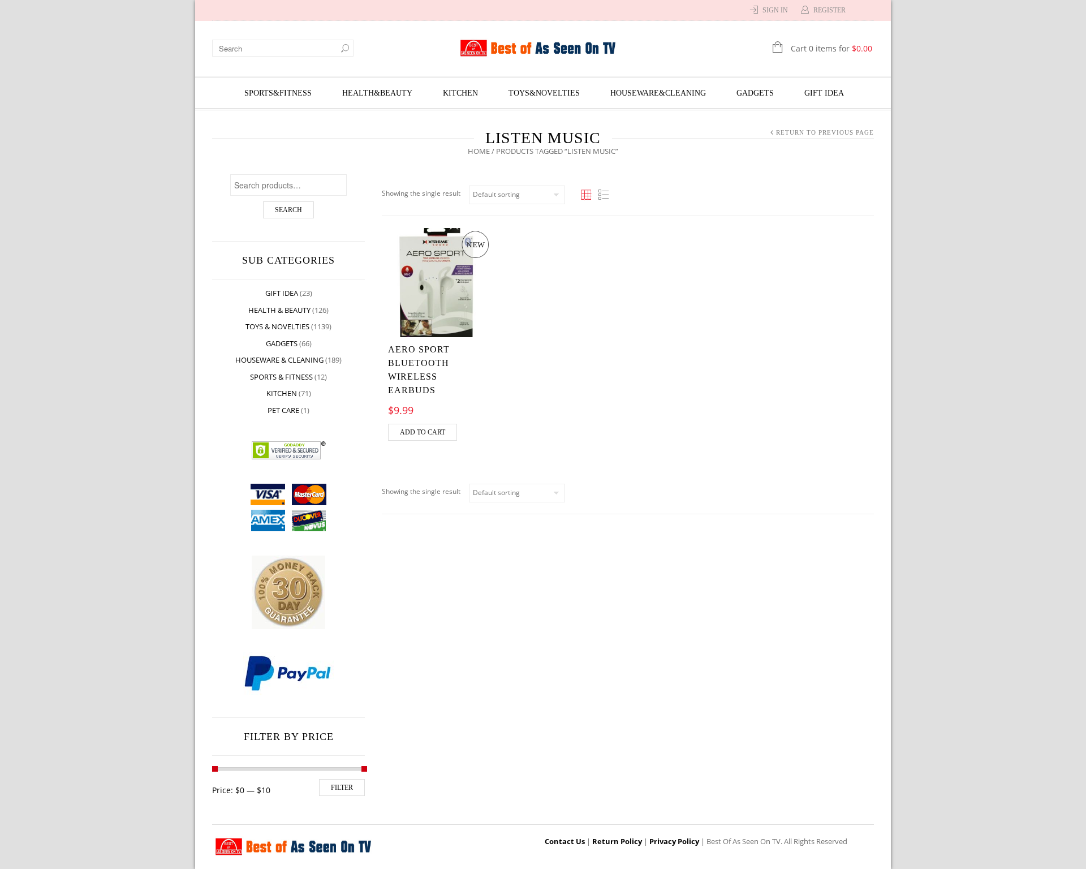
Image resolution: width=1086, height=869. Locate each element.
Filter (342, 787)
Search (288, 210)
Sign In (775, 10)
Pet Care (283, 410)
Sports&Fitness (278, 93)
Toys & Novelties (277, 326)
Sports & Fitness (281, 377)
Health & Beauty (279, 310)
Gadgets (755, 93)
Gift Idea (824, 93)
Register (829, 10)
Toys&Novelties (544, 93)
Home (479, 151)
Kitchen (460, 93)
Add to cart (422, 432)
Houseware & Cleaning (279, 360)
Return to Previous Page (825, 132)
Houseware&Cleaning (658, 93)
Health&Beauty (377, 93)
